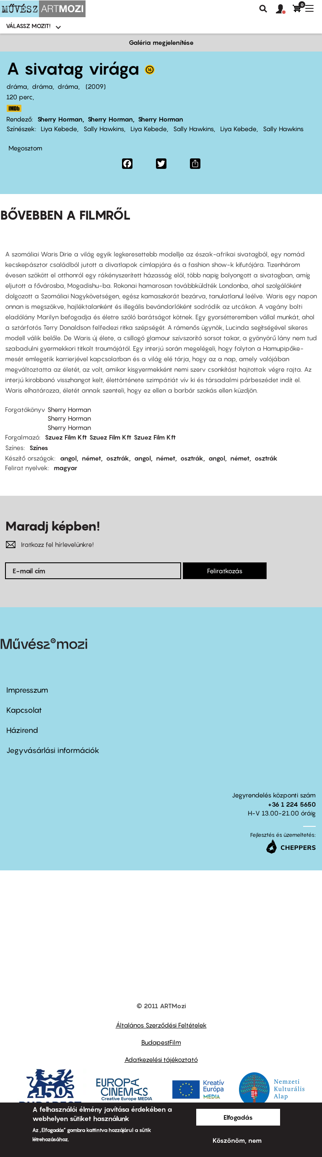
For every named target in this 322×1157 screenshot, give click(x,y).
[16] (150, 72)
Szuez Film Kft (66, 437)
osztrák (117, 458)
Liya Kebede (59, 128)
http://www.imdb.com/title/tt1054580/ (13, 108)
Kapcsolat (24, 710)
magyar (65, 467)
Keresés (263, 9)
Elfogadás (238, 1117)
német (91, 458)
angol (68, 458)
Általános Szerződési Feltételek (161, 1025)
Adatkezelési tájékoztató (161, 1059)
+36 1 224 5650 (292, 804)
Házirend (22, 730)
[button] (284, 9)
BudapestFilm (161, 1042)
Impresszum (27, 690)
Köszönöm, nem (237, 1140)
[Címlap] (43, 8)
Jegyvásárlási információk (52, 750)
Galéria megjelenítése (161, 42)
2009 (96, 86)
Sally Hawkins (103, 128)
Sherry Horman (60, 119)
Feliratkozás (224, 571)
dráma (16, 86)
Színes (38, 447)
